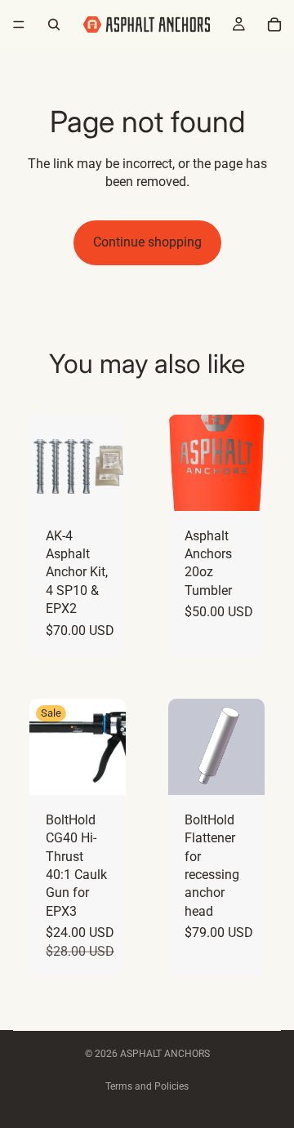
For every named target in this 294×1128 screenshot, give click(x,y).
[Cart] (274, 24)
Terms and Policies (147, 1086)
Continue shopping (147, 242)
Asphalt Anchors (165, 1053)
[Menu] (19, 24)
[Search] (54, 24)
